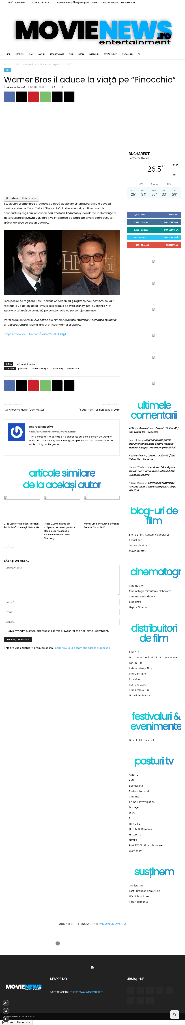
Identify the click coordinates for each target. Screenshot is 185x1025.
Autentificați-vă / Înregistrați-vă (73, 2)
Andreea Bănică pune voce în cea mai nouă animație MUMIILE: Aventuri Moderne (152, 471)
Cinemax (134, 796)
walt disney (58, 368)
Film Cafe (134, 823)
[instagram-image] (11, 943)
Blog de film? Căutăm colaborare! (149, 534)
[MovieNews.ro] (92, 30)
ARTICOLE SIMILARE (62, 474)
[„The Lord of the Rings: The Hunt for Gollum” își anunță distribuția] (22, 508)
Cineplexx (135, 602)
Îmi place (173, 214)
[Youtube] (172, 7)
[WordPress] (39, 450)
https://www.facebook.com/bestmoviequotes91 (52, 431)
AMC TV (133, 774)
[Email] (57, 97)
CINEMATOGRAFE (109, 2)
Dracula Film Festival (141, 740)
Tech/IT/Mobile (57, 54)
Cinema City (136, 585)
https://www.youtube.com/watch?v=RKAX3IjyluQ (37, 334)
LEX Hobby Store (139, 896)
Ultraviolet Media (139, 695)
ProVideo (134, 679)
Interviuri (94, 54)
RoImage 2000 (137, 684)
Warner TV (135, 850)
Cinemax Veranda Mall (142, 596)
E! (130, 818)
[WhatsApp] (45, 97)
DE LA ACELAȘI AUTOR (62, 485)
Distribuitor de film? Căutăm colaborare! (153, 657)
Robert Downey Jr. (40, 368)
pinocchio (22, 368)
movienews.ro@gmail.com (86, 992)
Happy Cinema (138, 607)
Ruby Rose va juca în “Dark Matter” (24, 409)
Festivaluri (127, 54)
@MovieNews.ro (112, 924)
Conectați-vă (171, 222)
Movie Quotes (137, 551)
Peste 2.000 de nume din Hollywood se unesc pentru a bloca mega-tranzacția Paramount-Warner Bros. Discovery (59, 531)
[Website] (166, 7)
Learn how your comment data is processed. (82, 648)
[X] (160, 7)
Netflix (133, 840)
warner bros (73, 368)
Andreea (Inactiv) (16, 87)
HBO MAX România (140, 829)
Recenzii (19, 54)
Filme (31, 54)
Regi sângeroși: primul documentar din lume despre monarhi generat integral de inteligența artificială (152, 443)
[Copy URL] (69, 97)
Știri (17, 64)
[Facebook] (136, 7)
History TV (135, 834)
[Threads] (178, 7)
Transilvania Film (139, 690)
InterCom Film (137, 673)
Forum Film (136, 663)
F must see (135, 540)
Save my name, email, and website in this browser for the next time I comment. (58, 631)
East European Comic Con (144, 891)
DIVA (132, 812)
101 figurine (136, 885)
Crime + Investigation (142, 802)
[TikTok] (154, 7)
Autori (95, 2)
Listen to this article (23, 198)
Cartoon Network (139, 791)
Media (81, 54)
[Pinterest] (33, 97)
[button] (176, 54)
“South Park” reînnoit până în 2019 (99, 409)
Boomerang (136, 785)
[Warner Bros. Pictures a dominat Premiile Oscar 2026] (102, 508)
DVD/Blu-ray (110, 54)
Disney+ (134, 807)
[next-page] (12, 545)
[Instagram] (142, 7)
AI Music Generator (140, 428)
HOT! (8, 54)
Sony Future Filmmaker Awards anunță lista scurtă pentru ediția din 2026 (152, 486)
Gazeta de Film (138, 545)
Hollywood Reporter (25, 364)
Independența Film (140, 668)
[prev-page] (6, 545)
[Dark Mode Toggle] (175, 1015)
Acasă (7, 64)
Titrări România (138, 901)
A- (6, 1019)
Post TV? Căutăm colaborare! (146, 845)
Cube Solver (136, 455)
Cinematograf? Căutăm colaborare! (150, 591)
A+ (6, 1003)
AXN (131, 780)
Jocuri (41, 54)
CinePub (134, 652)
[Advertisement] (62, 350)
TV (139, 54)
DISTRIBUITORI (128, 2)
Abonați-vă (172, 245)
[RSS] (148, 7)
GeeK (71, 54)
